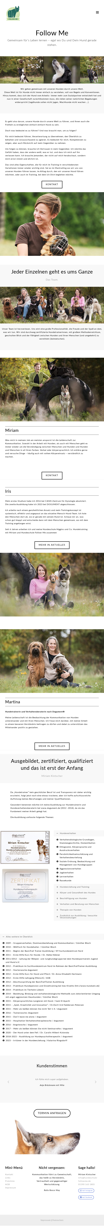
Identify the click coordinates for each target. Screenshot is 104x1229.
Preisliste (10, 1194)
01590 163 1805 (86, 1197)
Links (7, 1190)
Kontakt (9, 1187)
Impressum (10, 1200)
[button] (97, 12)
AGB (7, 1197)
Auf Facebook (87, 1210)
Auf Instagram (87, 1203)
